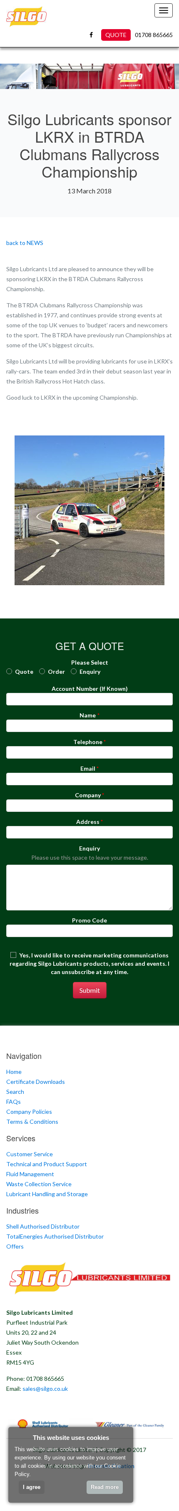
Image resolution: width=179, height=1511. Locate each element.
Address (87, 821)
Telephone (87, 741)
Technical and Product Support (46, 1163)
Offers (15, 1246)
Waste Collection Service (39, 1183)
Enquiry (89, 848)
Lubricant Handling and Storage (47, 1193)
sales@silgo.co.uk (45, 1388)
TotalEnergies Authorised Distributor (55, 1236)
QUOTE (116, 34)
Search (15, 1091)
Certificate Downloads (35, 1081)
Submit (90, 990)
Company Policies (29, 1111)
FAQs (13, 1101)
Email (87, 768)
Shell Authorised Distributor (43, 1226)
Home (14, 1071)
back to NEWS (24, 242)
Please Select (89, 662)
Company (88, 795)
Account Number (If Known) (90, 688)
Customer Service (29, 1153)
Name (88, 715)
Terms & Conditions (32, 1121)
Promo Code (89, 920)
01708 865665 (154, 34)
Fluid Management (30, 1173)
